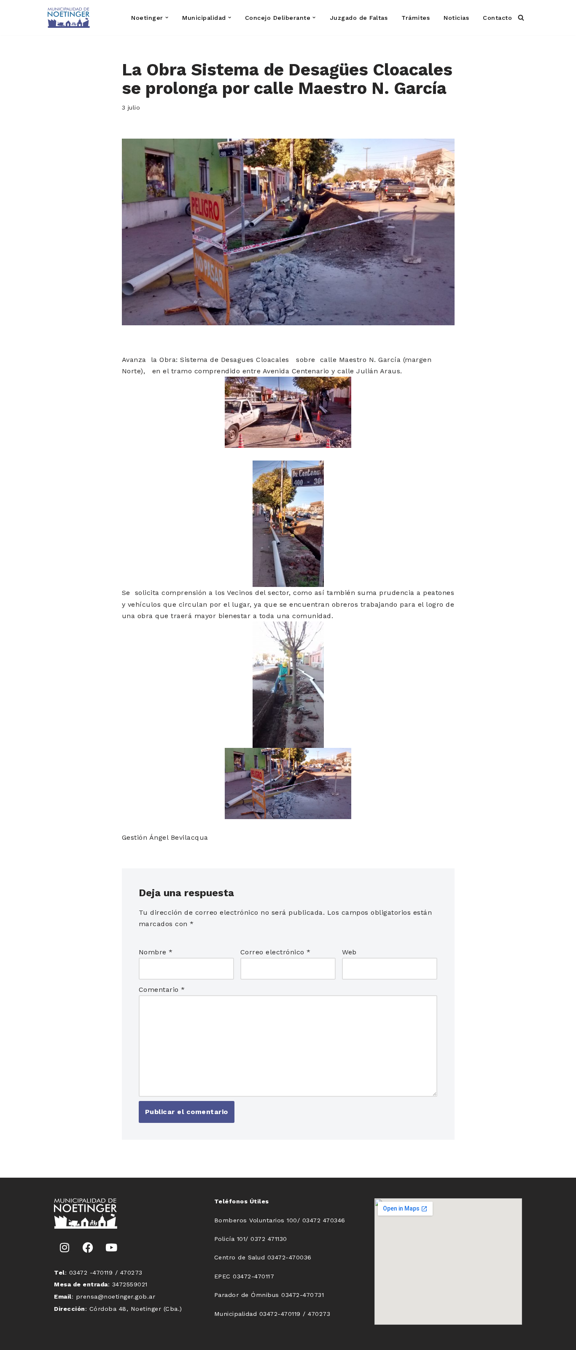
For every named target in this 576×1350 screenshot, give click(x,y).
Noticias (456, 17)
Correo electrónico (275, 952)
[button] (166, 17)
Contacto (497, 17)
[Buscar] (521, 17)
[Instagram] (64, 1247)
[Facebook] (88, 1247)
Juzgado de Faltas (359, 17)
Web (349, 952)
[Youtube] (111, 1247)
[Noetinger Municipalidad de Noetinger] (69, 18)
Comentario (162, 990)
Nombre (156, 952)
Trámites (415, 17)
